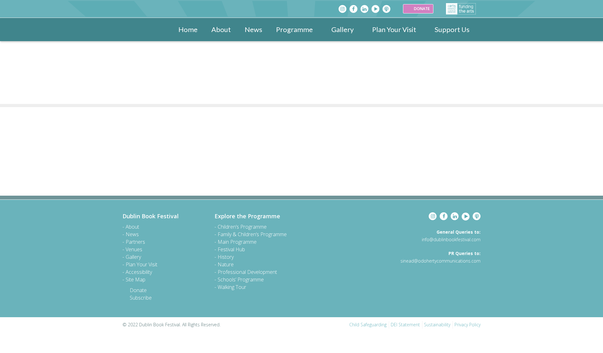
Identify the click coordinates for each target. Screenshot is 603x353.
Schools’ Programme (241, 279)
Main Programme (237, 241)
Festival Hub (231, 249)
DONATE (421, 8)
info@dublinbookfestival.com (451, 239)
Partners (135, 241)
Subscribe (141, 297)
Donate (138, 290)
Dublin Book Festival (150, 216)
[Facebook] (353, 9)
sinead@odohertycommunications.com (440, 261)
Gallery (342, 29)
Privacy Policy (467, 325)
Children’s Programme (242, 226)
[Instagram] (342, 9)
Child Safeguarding (368, 325)
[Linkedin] (364, 9)
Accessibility (139, 272)
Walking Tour (232, 287)
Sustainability (437, 325)
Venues (134, 249)
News (253, 29)
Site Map (135, 279)
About (221, 29)
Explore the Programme (247, 216)
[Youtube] (375, 9)
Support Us (452, 29)
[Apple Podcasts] (386, 9)
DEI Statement (405, 325)
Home (188, 29)
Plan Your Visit (394, 29)
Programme (294, 29)
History (226, 256)
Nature (226, 264)
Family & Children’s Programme (252, 234)
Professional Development (247, 272)
